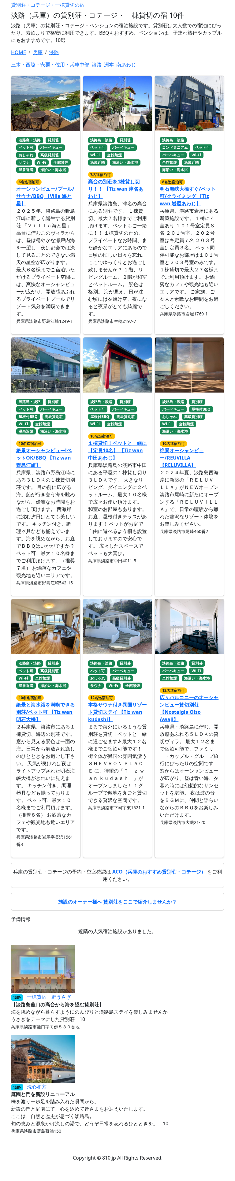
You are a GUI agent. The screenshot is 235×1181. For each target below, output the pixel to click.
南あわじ (126, 64)
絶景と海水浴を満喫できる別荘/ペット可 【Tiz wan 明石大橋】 (45, 712)
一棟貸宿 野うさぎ (49, 996)
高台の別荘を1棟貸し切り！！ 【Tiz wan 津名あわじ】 (116, 188)
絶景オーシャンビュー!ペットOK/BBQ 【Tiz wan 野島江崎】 (44, 457)
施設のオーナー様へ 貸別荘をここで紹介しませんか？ (117, 901)
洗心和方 (37, 1086)
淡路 (97, 64)
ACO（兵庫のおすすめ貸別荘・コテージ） (159, 871)
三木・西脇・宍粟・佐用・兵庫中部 (50, 64)
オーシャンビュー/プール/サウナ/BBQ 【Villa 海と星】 (45, 196)
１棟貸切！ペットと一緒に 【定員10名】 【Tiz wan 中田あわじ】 (117, 450)
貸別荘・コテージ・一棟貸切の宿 (47, 5)
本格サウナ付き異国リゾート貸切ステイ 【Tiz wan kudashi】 (117, 712)
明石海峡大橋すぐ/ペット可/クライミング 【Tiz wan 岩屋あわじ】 (188, 196)
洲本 (109, 64)
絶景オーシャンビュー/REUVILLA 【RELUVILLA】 (182, 457)
